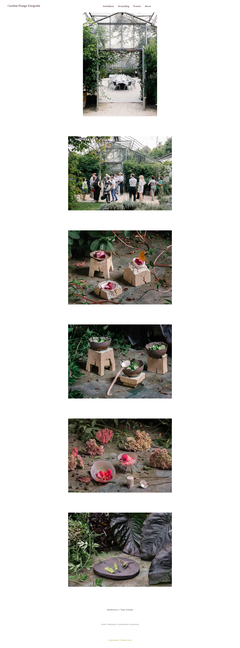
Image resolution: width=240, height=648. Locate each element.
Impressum (113, 640)
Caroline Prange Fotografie (24, 5)
